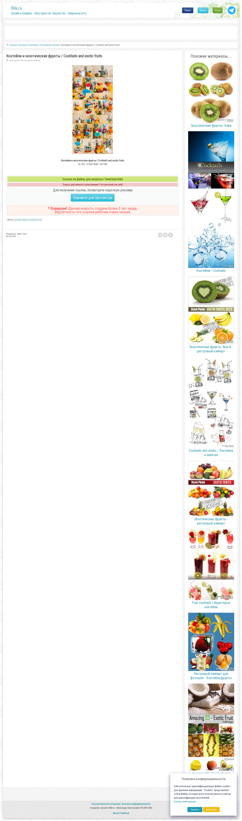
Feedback (124, 813)
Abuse (116, 813)
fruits (40, 220)
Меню (203, 10)
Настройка (211, 809)
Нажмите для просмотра (92, 197)
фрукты (25, 220)
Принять (195, 809)
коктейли (18, 220)
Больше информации (185, 801)
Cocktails (33, 220)
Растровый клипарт (30, 60)
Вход (217, 10)
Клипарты (14, 60)
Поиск (187, 10)
